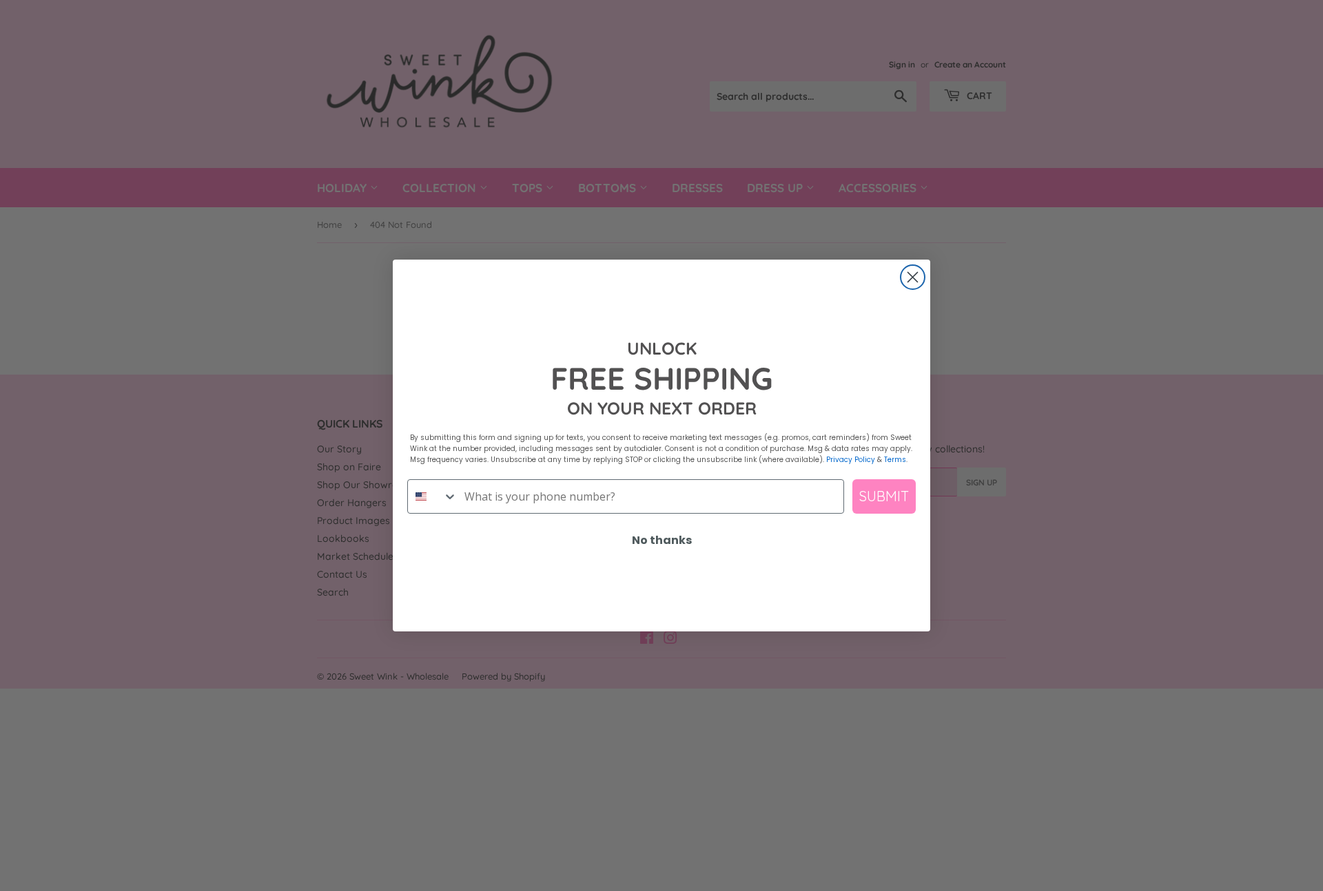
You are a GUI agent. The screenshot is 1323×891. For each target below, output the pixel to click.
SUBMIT (884, 496)
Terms (895, 459)
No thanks (662, 540)
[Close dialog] (913, 277)
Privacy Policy (850, 459)
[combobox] (433, 496)
